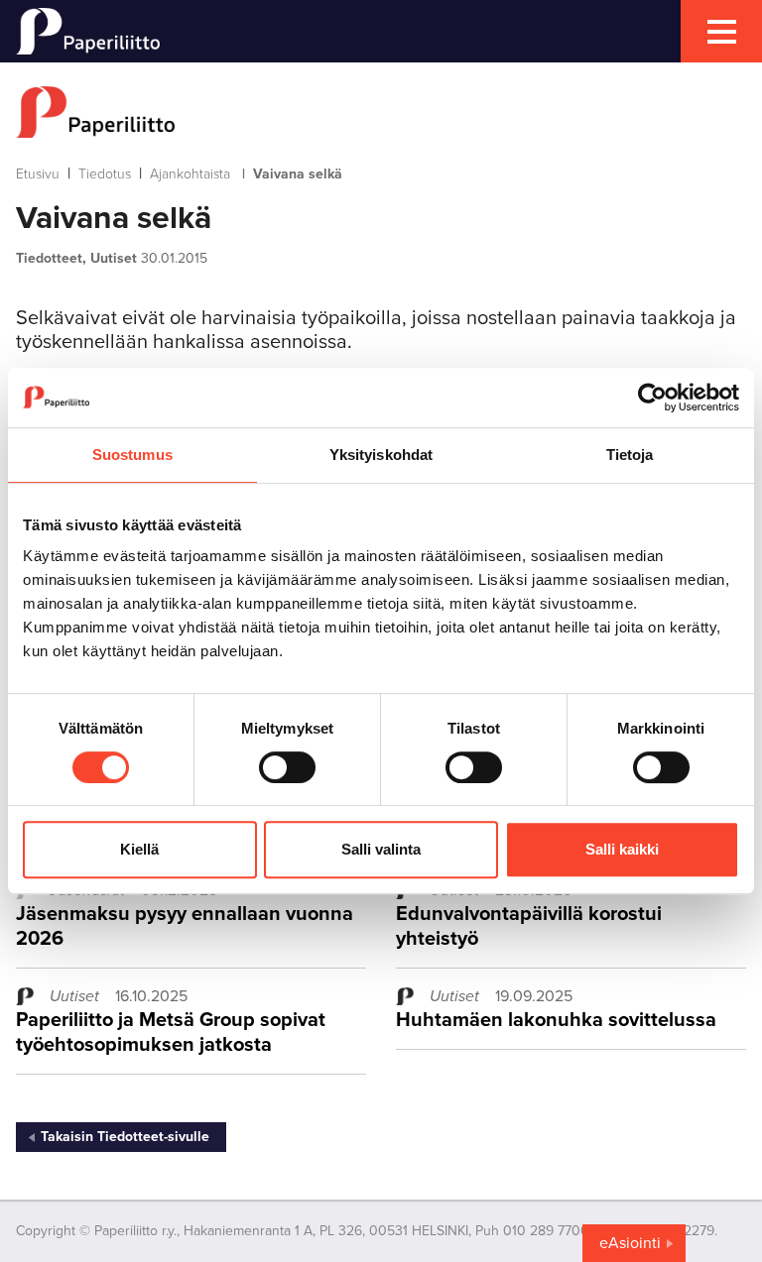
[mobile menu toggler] (721, 31)
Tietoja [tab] (630, 454)
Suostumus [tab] (132, 454)
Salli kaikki (622, 849)
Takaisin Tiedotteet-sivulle (125, 1136)
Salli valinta (381, 849)
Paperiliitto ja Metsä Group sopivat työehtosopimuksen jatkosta (170, 1032)
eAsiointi (630, 1243)
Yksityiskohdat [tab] (381, 454)
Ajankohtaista (190, 174)
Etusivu (38, 174)
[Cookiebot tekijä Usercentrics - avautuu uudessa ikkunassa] (652, 397)
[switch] (287, 767)
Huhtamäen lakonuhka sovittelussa (556, 1020)
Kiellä (139, 849)
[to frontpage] (381, 112)
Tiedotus (104, 174)
